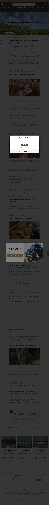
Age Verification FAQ (24, 147)
